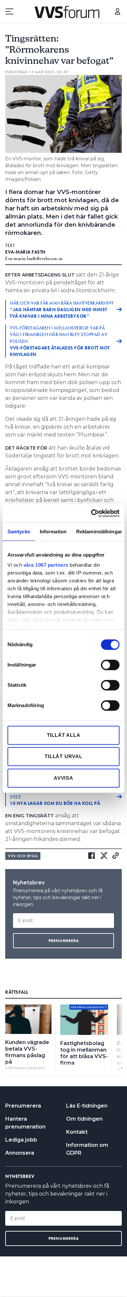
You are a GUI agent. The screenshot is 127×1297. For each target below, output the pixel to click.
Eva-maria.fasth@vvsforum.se (34, 258)
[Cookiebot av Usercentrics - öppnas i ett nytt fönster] (91, 513)
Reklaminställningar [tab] (99, 531)
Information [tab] (53, 531)
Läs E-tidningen (86, 1106)
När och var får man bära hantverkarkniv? (61, 309)
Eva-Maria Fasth (25, 252)
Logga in (117, 11)
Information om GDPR (87, 1149)
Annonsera (19, 1153)
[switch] (110, 665)
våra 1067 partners (45, 565)
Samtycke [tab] (18, 531)
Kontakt (77, 1132)
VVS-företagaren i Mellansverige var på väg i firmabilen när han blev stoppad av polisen (60, 341)
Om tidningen (84, 1119)
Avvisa (63, 778)
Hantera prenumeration (25, 1123)
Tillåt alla (63, 735)
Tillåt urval (63, 756)
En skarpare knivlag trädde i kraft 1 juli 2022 (58, 796)
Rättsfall (16, 992)
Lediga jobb (21, 1140)
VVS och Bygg (23, 856)
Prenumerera (23, 1106)
